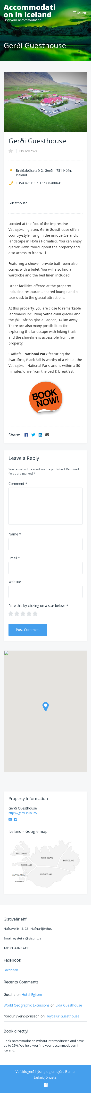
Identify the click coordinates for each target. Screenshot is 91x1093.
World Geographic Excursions (27, 1005)
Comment (17, 483)
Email (14, 558)
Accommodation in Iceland (30, 11)
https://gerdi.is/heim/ (22, 813)
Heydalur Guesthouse (62, 1016)
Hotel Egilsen (32, 994)
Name (14, 534)
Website (14, 581)
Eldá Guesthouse (69, 1005)
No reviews (28, 151)
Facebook (11, 970)
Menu (81, 12)
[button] (46, 706)
